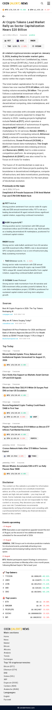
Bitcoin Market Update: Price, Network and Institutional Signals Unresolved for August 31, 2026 (24, 357)
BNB (5, 673)
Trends (6, 656)
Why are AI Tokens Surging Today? (17, 320)
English (7, 696)
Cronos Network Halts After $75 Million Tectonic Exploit (25, 450)
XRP (5, 679)
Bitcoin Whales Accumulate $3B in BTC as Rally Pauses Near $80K (24, 467)
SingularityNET (14, 222)
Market (6, 643)
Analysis (7, 653)
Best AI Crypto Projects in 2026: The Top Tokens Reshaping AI (23, 310)
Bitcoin (6, 646)
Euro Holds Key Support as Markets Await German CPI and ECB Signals (26, 376)
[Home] (4, 16)
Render (8, 242)
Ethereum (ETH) (10, 670)
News (6, 640)
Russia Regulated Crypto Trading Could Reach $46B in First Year (24, 406)
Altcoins (7, 649)
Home (6, 636)
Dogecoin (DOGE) (11, 683)
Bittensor (18, 261)
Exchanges (8, 659)
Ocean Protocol (15, 280)
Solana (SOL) (9, 676)
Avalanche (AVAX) (11, 689)
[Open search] (42, 3)
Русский (7, 699)
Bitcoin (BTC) (9, 666)
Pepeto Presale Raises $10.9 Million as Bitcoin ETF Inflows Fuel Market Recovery (26, 428)
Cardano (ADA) (10, 686)
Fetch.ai (10, 203)
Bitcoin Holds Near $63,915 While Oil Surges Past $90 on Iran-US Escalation (25, 389)
